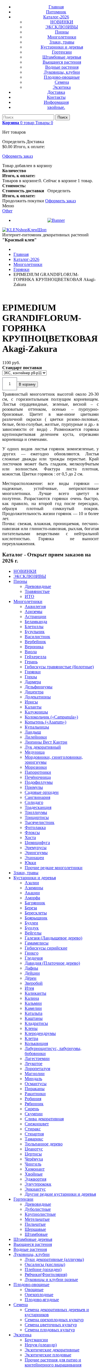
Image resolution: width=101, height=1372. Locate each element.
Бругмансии (36, 1339)
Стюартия (34, 1133)
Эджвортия (35, 1179)
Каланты (33, 707)
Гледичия (34, 958)
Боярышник (36, 918)
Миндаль (33, 1078)
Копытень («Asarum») (45, 722)
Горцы (31, 676)
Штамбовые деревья (61, 57)
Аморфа (32, 897)
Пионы (62, 32)
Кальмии (33, 1003)
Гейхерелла (35, 656)
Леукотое (33, 1063)
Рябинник (34, 1103)
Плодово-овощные (62, 77)
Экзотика (62, 87)
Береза (31, 907)
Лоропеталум (37, 1068)
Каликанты (35, 993)
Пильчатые (35, 1224)
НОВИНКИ (61, 22)
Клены (31, 1028)
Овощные (34, 1289)
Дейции (32, 973)
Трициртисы (37, 817)
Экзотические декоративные (52, 1349)
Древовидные (38, 586)
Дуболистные (38, 1209)
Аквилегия (35, 606)
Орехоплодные (39, 1294)
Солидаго (34, 802)
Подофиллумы (39, 782)
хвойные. (56, 107)
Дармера (33, 681)
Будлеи (31, 923)
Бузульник (35, 631)
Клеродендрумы (40, 1033)
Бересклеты (36, 912)
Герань (31, 661)
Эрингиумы (36, 852)
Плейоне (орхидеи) (43, 1269)
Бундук (32, 928)
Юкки (30, 862)
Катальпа (33, 1013)
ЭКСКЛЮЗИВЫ (61, 27)
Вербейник (35, 641)
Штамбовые (36, 1234)
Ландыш (33, 732)
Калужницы (36, 712)
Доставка (56, 92)
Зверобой (34, 983)
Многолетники (61, 37)
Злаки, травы (61, 42)
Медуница (35, 752)
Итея (29, 988)
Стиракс (33, 1128)
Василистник (37, 636)
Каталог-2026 (56, 17)
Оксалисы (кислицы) (45, 1264)
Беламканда (36, 621)
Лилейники (36, 737)
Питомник (56, 11)
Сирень (32, 1108)
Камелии (33, 1008)
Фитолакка (35, 827)
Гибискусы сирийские (46, 948)
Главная (56, 6)
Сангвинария (37, 797)
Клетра (31, 1038)
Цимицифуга (37, 842)
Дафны (31, 968)
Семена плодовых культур (50, 1329)
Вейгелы (33, 933)
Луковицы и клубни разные (51, 1279)
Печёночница (38, 777)
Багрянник (35, 902)
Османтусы (36, 1083)
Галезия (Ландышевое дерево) (53, 938)
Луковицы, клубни (62, 72)
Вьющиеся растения (62, 62)
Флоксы (32, 832)
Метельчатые (37, 1219)
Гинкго (31, 953)
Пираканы (35, 1088)
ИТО (29, 596)
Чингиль (33, 1164)
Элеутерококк (38, 1184)
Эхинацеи (34, 857)
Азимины (34, 887)
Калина (32, 998)
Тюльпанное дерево (44, 1144)
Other (7, 210)
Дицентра (34, 691)
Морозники (36, 767)
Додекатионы (38, 697)
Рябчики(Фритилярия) (46, 1274)
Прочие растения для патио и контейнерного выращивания (53, 1362)
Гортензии (62, 52)
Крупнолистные (40, 1214)
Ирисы (31, 702)
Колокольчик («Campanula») (51, 717)
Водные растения (62, 67)
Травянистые (37, 591)
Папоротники (38, 772)
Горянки (33, 671)
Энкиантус (35, 1189)
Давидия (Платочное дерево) (52, 963)
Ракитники (35, 1093)
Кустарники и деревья (62, 47)
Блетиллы (34, 626)
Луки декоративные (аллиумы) (54, 1259)
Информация (56, 102)
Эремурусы (36, 847)
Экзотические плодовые (48, 1354)
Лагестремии (37, 1058)
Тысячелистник (39, 822)
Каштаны (34, 1018)
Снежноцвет (37, 1123)
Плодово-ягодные (42, 1299)
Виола (31, 651)
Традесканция (38, 807)
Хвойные (34, 1174)
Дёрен (30, 978)
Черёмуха (34, 1159)
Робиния (33, 1098)
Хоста (30, 837)
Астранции (35, 616)
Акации (32, 892)
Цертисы (33, 1154)
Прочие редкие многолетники (53, 867)
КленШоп (37, 229)
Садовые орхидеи (42, 792)
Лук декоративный (43, 747)
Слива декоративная (44, 1118)
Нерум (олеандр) (41, 1344)
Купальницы (37, 727)
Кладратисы (36, 1023)
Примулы (34, 787)
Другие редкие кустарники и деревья (60, 1194)
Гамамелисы (37, 943)
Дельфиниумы (38, 686)
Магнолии (35, 1073)
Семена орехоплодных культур (54, 1319)
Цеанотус (34, 1149)
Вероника (34, 646)
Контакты (56, 97)
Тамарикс (34, 1138)
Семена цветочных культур (51, 1324)
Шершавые (35, 1229)
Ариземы (33, 611)
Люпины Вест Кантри (46, 742)
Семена (62, 82)
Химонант (35, 1169)
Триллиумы (36, 812)
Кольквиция (36, 1043)
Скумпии (34, 1113)
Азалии (32, 882)
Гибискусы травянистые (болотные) (59, 666)
